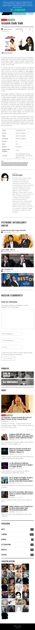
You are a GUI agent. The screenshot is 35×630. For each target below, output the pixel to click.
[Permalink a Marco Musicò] (4, 587)
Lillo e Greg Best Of (7, 269)
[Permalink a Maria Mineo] (4, 601)
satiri (18, 165)
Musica (4, 549)
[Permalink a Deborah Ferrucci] (4, 581)
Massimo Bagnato (6, 165)
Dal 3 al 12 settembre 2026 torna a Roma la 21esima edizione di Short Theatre (21, 494)
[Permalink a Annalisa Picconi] (25, 587)
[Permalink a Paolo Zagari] (11, 594)
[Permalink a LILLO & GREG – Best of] (17, 260)
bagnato (4, 163)
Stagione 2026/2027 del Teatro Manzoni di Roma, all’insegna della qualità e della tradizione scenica (21, 436)
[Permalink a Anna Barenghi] (18, 594)
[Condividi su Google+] (32, 29)
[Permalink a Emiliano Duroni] (18, 567)
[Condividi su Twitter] (29, 29)
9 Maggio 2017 (15, 251)
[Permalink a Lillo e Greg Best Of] (17, 280)
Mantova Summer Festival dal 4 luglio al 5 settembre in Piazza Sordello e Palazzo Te (20, 450)
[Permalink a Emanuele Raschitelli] (25, 608)
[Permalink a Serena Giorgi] (11, 574)
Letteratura (6, 544)
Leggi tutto (3, 430)
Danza (3, 539)
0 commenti (31, 429)
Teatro (4, 20)
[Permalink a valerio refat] (18, 608)
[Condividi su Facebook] (27, 29)
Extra (7, 415)
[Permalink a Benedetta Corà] (18, 574)
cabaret (9, 163)
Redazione (6, 421)
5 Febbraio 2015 (5, 31)
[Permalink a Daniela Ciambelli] (25, 574)
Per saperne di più (20, 10)
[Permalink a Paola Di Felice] (11, 587)
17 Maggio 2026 (19, 511)
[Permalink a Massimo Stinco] (4, 574)
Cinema (4, 534)
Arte (3, 529)
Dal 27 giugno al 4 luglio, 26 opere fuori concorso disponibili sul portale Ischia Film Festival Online (21, 479)
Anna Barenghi (7, 251)
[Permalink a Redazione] (18, 587)
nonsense (14, 165)
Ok (11, 10)
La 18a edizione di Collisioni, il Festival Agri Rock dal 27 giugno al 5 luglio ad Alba (21, 465)
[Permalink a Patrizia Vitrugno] (11, 581)
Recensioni (11, 20)
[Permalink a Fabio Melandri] (4, 567)
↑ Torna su (17, 627)
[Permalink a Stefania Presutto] (18, 601)
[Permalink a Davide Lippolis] (4, 594)
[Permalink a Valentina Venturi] (11, 567)
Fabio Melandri (7, 232)
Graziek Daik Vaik (16, 163)
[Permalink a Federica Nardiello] (11, 608)
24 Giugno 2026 (13, 421)
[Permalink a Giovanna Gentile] (18, 581)
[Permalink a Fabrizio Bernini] (25, 581)
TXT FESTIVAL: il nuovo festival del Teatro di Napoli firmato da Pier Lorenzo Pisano (16, 418)
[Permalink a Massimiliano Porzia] (4, 615)
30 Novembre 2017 (16, 232)
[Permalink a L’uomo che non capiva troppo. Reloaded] (17, 241)
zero (25, 165)
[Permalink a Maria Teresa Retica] (25, 567)
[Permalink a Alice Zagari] (25, 601)
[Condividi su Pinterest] (32, 31)
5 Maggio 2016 (15, 271)
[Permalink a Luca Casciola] (4, 608)
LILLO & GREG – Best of (8, 250)
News (11, 415)
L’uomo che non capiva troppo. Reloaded (13, 230)
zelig (22, 165)
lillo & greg (24, 163)
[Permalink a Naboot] (11, 601)
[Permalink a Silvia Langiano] (25, 594)
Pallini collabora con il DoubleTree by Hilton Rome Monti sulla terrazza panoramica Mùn (21, 508)
